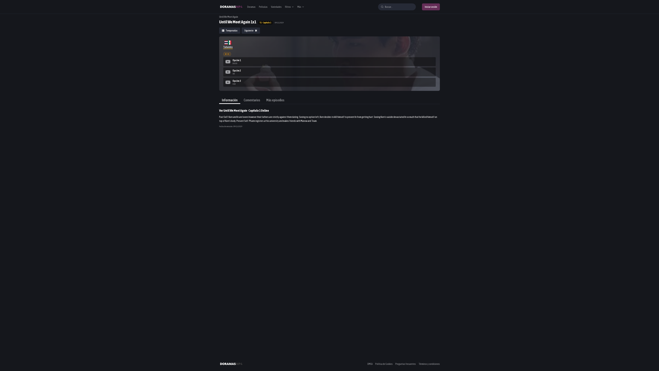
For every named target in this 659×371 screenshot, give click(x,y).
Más (299, 6)
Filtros (288, 6)
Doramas (251, 6)
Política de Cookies (384, 364)
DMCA (370, 364)
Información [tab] (230, 100)
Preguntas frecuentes (405, 364)
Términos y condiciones (429, 364)
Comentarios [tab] (252, 100)
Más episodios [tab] (275, 100)
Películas (263, 6)
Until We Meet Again (228, 16)
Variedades (276, 6)
